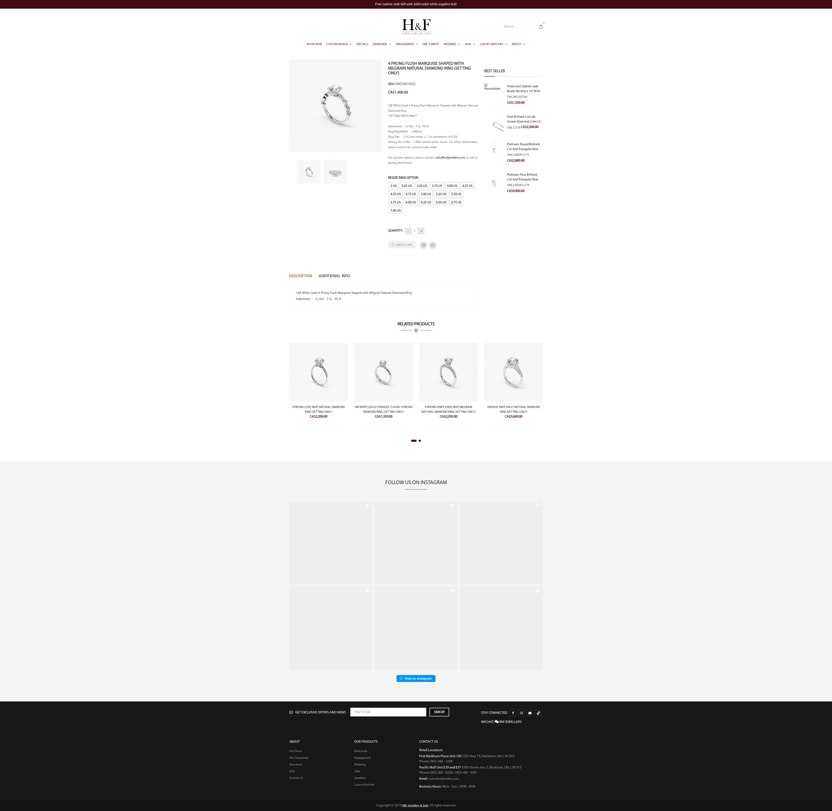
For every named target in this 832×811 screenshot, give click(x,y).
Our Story (295, 751)
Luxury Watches (491, 44)
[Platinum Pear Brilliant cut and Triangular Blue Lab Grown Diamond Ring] (494, 183)
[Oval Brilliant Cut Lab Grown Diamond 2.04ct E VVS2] (494, 123)
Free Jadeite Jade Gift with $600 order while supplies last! (416, 4)
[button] (330, 542)
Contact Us (296, 778)
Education (295, 764)
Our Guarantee (299, 758)
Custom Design (337, 44)
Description (300, 276)
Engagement (405, 44)
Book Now (314, 44)
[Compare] (432, 245)
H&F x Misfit (431, 44)
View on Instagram (418, 678)
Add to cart (404, 244)
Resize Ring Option (403, 178)
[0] (541, 27)
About (516, 44)
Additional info (334, 276)
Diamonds (380, 44)
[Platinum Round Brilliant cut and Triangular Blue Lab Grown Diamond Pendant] (494, 152)
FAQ (292, 771)
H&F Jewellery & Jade (415, 805)
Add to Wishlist (423, 245)
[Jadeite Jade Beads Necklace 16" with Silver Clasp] (494, 93)
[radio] (393, 185)
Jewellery (360, 778)
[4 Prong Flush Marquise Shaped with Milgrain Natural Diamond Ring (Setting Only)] (335, 105)
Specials (362, 44)
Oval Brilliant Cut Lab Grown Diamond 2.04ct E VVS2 (524, 121)
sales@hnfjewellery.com (444, 779)
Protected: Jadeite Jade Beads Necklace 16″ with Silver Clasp (523, 91)
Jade (468, 44)
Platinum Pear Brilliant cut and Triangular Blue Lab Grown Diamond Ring (524, 179)
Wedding (450, 44)
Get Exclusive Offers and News (320, 712)
